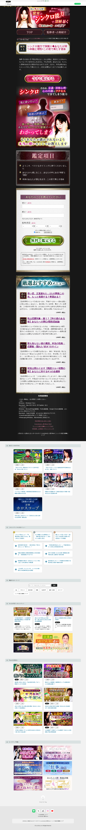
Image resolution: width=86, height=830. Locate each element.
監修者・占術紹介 (38, 428)
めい (24, 212)
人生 (16, 590)
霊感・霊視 (52, 590)
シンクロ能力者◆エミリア (37, 38)
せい (24, 203)
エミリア (60, 590)
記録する (37, 232)
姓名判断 (30, 590)
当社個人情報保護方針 (28, 259)
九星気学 (43, 590)
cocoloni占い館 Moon (43, 816)
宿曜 (37, 590)
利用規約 (48, 262)
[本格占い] (8, 4)
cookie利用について (43, 814)
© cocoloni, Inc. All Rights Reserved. (43, 825)
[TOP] (29, 32)
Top (43, 426)
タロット (22, 590)
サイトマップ (49, 428)
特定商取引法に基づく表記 (43, 421)
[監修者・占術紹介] (56, 32)
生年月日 (26, 223)
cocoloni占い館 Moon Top (23, 38)
